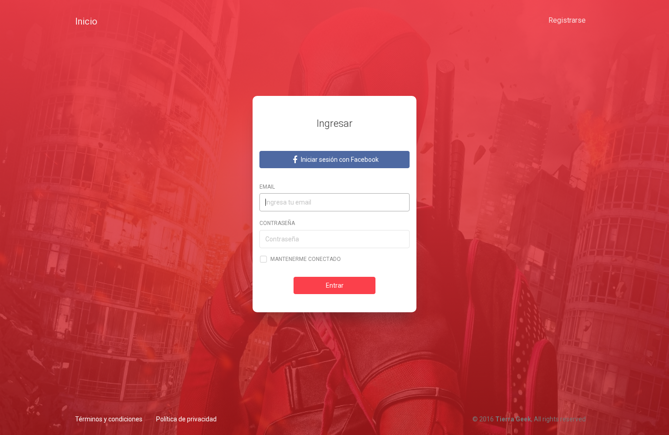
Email (267, 187)
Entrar (335, 285)
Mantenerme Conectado (305, 259)
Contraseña (277, 223)
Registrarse (567, 20)
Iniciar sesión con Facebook (339, 159)
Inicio (86, 21)
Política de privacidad (186, 419)
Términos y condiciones (108, 419)
